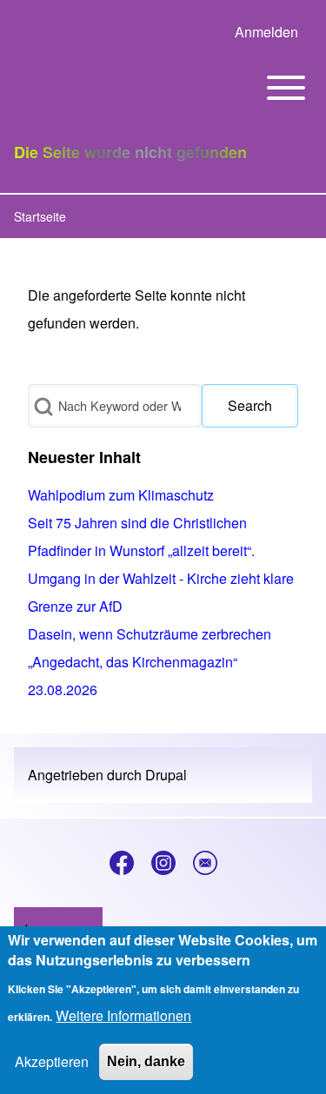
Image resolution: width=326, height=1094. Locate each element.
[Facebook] (121, 863)
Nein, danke (146, 1061)
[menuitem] (266, 32)
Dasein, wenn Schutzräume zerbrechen (149, 634)
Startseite (40, 216)
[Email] (205, 863)
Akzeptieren (52, 1061)
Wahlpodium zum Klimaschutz (121, 495)
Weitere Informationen (123, 1015)
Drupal (166, 775)
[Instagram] (163, 863)
